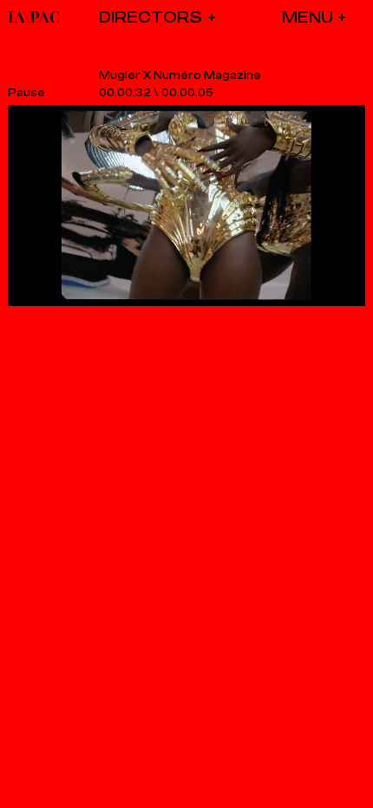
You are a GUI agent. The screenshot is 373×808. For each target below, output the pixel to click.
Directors (150, 17)
